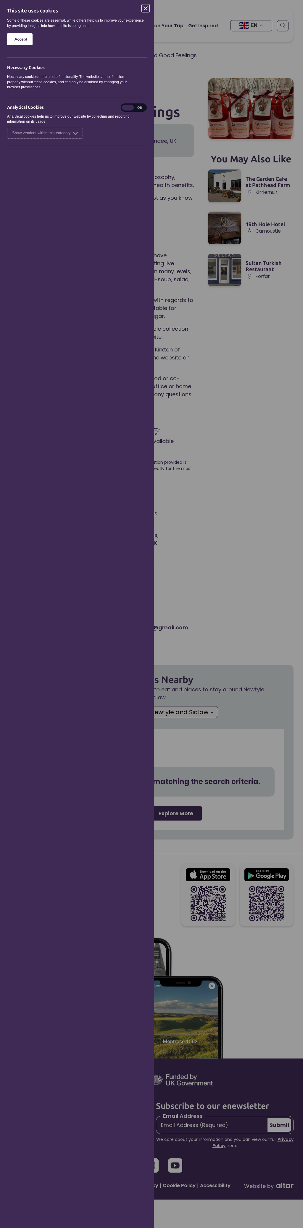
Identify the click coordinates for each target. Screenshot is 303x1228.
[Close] (145, 8)
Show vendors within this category (41, 133)
